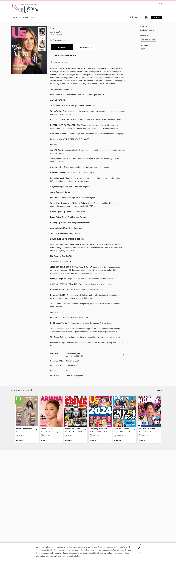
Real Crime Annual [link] (72, 429)
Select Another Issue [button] (65, 55)
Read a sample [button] (86, 47)
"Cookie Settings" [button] (69, 553)
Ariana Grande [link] (47, 429)
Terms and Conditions (78, 547)
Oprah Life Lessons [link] (24, 429)
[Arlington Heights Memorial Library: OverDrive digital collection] (25, 8)
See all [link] (160, 390)
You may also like (20, 390)
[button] (135, 17)
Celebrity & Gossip (148, 40)
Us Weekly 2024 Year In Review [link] (99, 429)
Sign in (156, 17)
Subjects (16, 17)
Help (160, 3)
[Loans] (146, 17)
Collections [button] (28, 17)
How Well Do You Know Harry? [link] (148, 429)
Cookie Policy (74, 556)
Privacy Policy (96, 547)
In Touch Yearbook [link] (121, 429)
